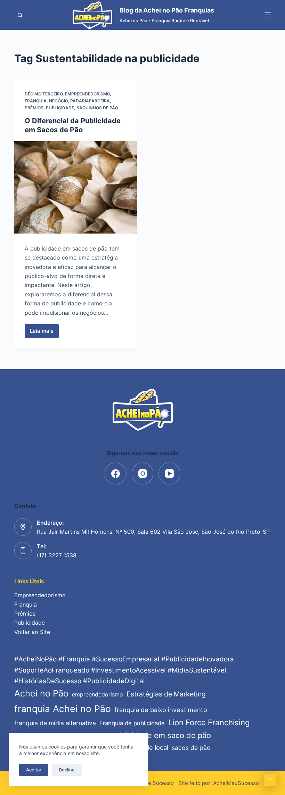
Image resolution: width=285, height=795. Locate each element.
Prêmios (34, 107)
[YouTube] (169, 473)
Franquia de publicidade (132, 723)
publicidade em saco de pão (160, 735)
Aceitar (33, 769)
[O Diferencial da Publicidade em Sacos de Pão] (75, 187)
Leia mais (44, 333)
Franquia (36, 100)
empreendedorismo (97, 694)
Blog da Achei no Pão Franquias (167, 10)
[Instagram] (143, 473)
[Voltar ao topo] (270, 780)
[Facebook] (116, 473)
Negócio (58, 100)
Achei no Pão (41, 693)
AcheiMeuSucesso (236, 783)
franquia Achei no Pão (62, 708)
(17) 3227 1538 (56, 555)
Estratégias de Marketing (166, 694)
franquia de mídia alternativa (55, 723)
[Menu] (267, 15)
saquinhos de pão (97, 107)
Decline (67, 769)
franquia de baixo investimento (160, 709)
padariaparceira (90, 100)
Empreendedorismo (87, 93)
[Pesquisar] (20, 15)
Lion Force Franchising (209, 722)
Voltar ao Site (32, 631)
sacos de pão (191, 747)
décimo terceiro (44, 93)
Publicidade (60, 107)
